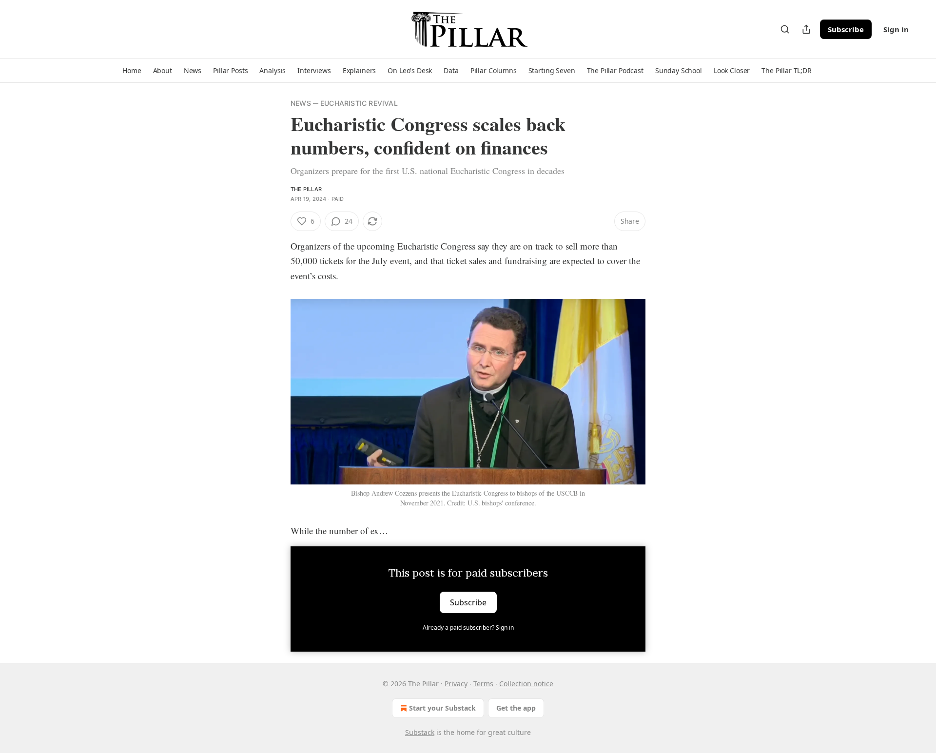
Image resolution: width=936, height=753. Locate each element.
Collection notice (526, 683)
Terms (483, 683)
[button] (132, 70)
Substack (419, 732)
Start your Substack (442, 708)
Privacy (456, 683)
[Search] (785, 29)
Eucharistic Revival (359, 103)
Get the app (516, 708)
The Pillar (306, 189)
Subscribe (846, 29)
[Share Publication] (806, 29)
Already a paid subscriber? (468, 627)
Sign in (896, 29)
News (301, 103)
